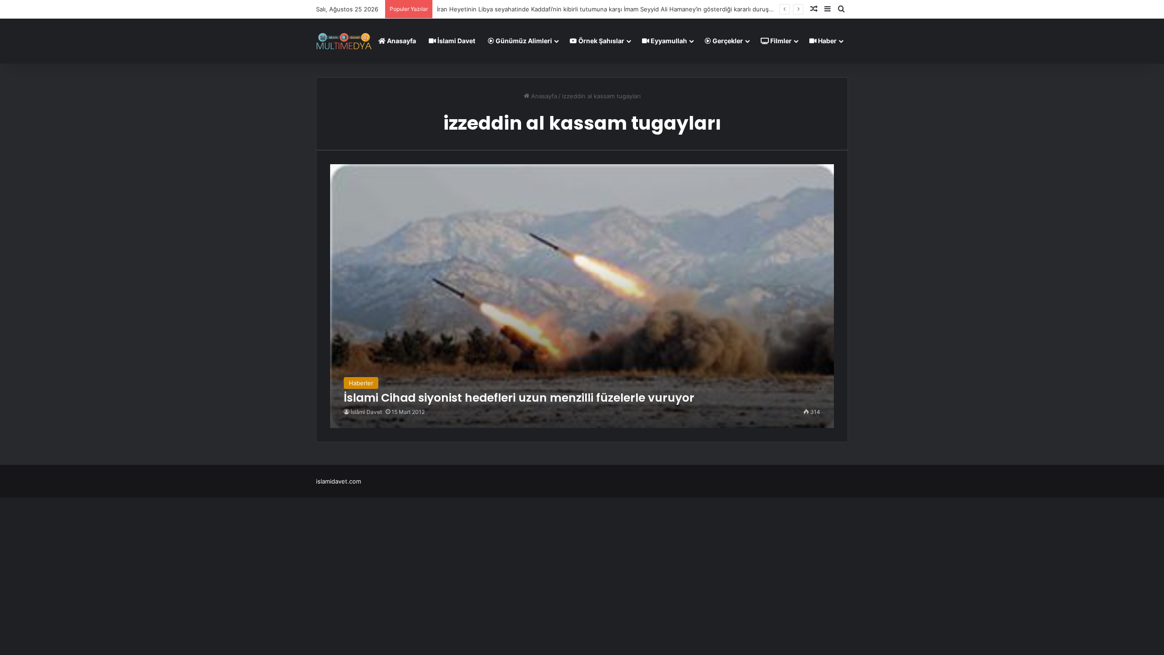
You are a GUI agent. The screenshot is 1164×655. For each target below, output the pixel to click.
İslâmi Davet (366, 411)
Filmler (780, 41)
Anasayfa (401, 41)
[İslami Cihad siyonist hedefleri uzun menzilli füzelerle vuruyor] (581, 296)
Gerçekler (727, 41)
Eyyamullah (668, 41)
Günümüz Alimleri (523, 41)
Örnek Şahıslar (600, 41)
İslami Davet (455, 41)
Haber (827, 41)
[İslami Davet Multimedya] (344, 41)
